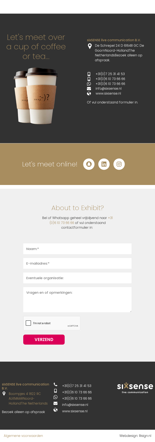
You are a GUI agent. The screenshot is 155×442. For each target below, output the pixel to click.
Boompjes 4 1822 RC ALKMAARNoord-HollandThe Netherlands (28, 399)
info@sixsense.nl (109, 88)
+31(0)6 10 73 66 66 (110, 79)
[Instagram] (119, 164)
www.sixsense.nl (108, 93)
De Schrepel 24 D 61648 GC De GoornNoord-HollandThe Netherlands (119, 50)
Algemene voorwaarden (23, 435)
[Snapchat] (89, 164)
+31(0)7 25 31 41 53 (110, 74)
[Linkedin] (104, 164)
